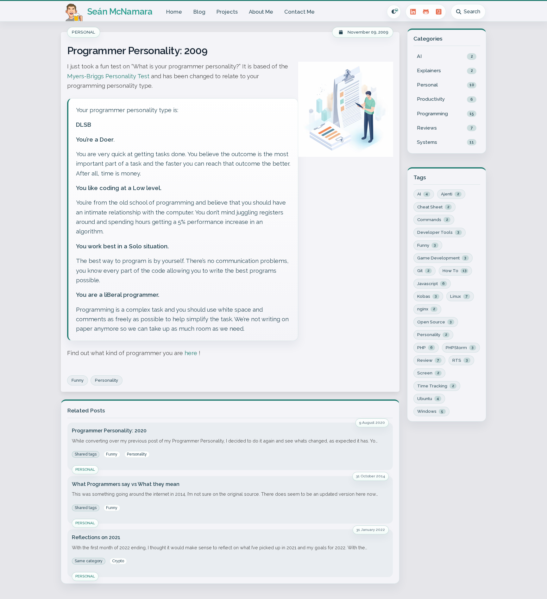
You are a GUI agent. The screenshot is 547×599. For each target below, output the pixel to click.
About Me (261, 12)
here (191, 353)
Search (472, 12)
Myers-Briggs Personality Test (108, 76)
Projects (227, 12)
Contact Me (299, 12)
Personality (106, 380)
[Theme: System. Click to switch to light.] (394, 12)
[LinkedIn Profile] (412, 11)
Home (174, 12)
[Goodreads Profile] (438, 11)
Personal (83, 32)
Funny (78, 380)
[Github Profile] (425, 11)
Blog (199, 12)
